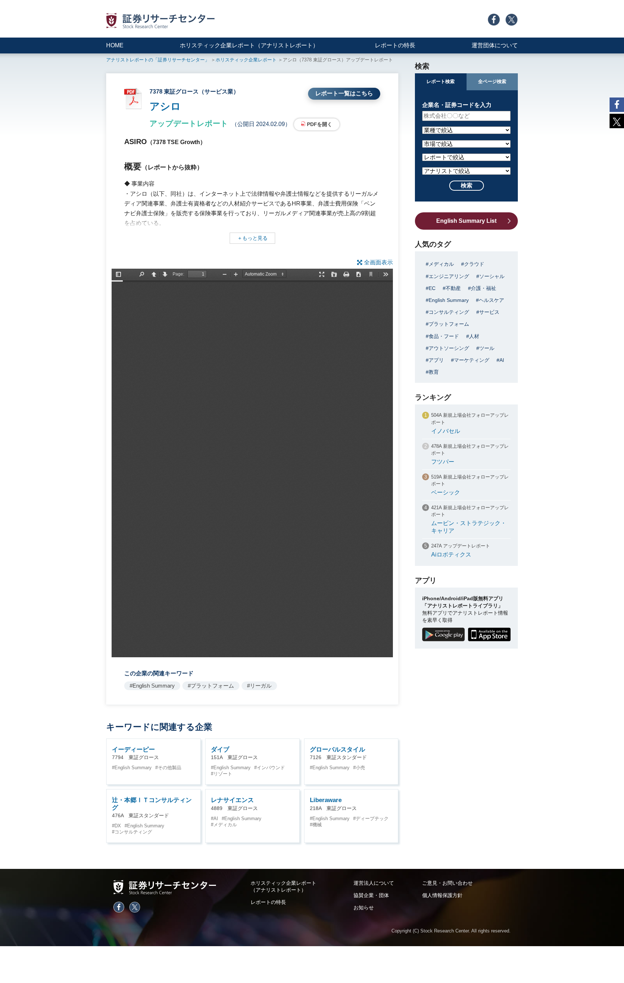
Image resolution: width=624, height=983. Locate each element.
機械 (317, 824)
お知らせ (364, 907)
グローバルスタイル (337, 749)
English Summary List (466, 221)
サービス (489, 312)
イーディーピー (133, 749)
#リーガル (259, 686)
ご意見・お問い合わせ (447, 883)
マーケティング (471, 360)
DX (117, 825)
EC (432, 288)
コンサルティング (133, 832)
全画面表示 (378, 262)
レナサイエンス (232, 800)
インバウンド (271, 767)
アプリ (436, 360)
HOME (115, 45)
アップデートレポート (189, 123)
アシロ (165, 106)
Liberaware (326, 800)
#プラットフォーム (211, 686)
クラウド (474, 264)
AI (215, 818)
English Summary (133, 767)
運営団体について (495, 45)
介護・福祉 (483, 288)
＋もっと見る (252, 238)
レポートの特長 (395, 45)
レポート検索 (440, 81)
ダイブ (220, 749)
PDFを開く (319, 124)
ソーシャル (491, 276)
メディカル (225, 824)
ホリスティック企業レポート (246, 59)
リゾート (222, 773)
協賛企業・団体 (371, 895)
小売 (360, 767)
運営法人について (374, 883)
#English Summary (152, 686)
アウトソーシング (449, 348)
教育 (434, 372)
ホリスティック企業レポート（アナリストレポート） (249, 45)
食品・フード (444, 336)
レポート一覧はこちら (344, 93)
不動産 (453, 288)
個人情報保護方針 (442, 895)
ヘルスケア (491, 300)
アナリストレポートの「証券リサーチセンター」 (157, 59)
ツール (486, 348)
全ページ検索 (492, 81)
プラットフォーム (449, 324)
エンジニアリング (449, 276)
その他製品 (169, 767)
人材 (474, 336)
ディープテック (372, 818)
